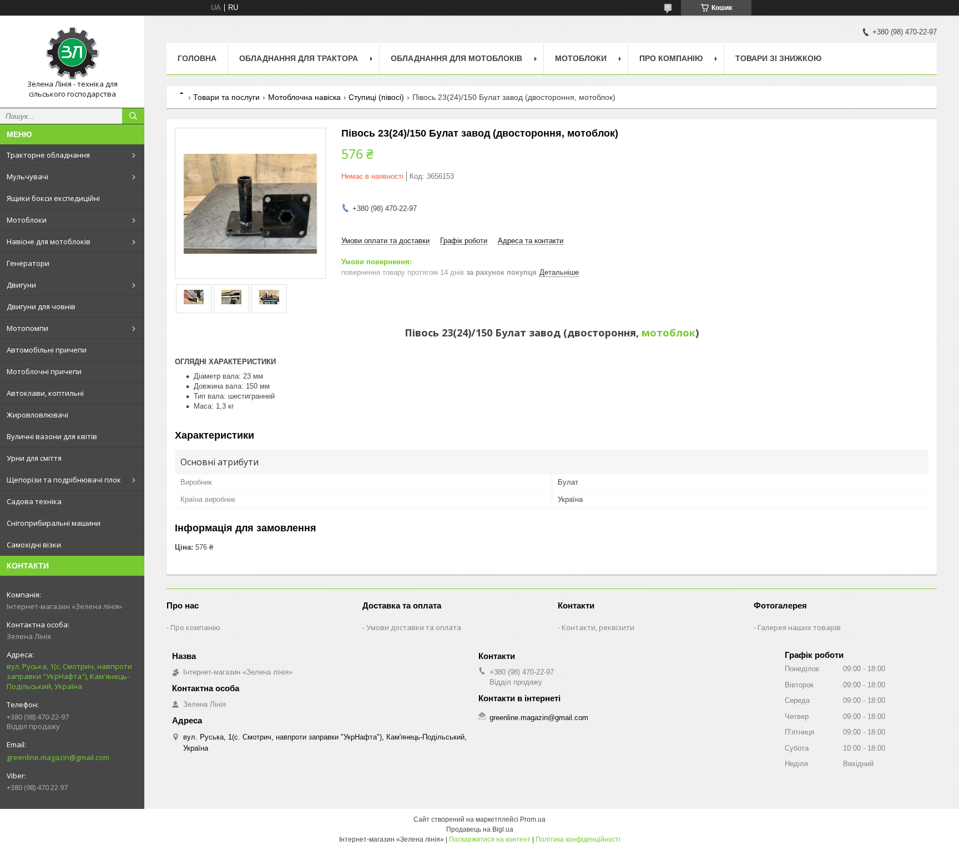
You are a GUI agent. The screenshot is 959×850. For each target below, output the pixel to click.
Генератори (28, 263)
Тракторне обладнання (48, 155)
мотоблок (668, 332)
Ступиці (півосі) (376, 97)
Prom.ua (533, 819)
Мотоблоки (27, 220)
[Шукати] (133, 116)
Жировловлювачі (37, 415)
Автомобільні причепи (47, 350)
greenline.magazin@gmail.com (58, 757)
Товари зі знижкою (778, 58)
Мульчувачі (27, 177)
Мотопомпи (27, 328)
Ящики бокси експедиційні (53, 198)
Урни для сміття (34, 458)
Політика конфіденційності (578, 839)
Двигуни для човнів (41, 306)
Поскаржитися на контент (490, 839)
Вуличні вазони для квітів (52, 436)
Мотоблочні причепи (44, 371)
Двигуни (21, 285)
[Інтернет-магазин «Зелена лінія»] (72, 51)
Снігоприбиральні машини (53, 523)
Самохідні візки (34, 545)
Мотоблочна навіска (304, 97)
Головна (197, 58)
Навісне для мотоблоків (48, 242)
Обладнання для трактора (298, 58)
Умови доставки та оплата (413, 627)
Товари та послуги (226, 97)
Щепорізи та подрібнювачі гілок (64, 480)
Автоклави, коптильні (45, 393)
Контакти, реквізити (598, 627)
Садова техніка (34, 501)
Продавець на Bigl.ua (479, 829)
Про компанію (671, 58)
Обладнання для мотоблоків (456, 58)
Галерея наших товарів (799, 627)
